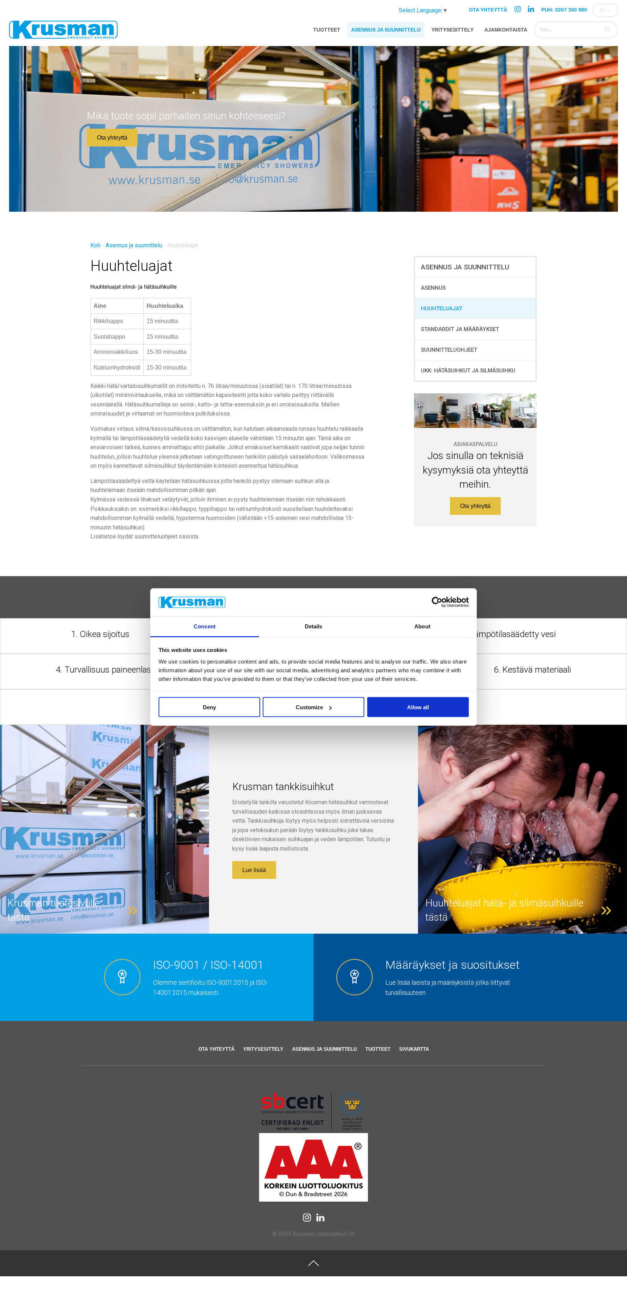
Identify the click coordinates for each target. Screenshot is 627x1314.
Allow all (418, 707)
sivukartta (414, 1049)
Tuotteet (326, 30)
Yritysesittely (452, 30)
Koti (95, 245)
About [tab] (422, 626)
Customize (309, 707)
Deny (209, 707)
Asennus (433, 288)
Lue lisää (254, 870)
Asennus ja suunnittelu (386, 30)
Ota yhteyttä (488, 10)
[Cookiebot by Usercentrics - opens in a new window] (437, 602)
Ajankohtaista (505, 30)
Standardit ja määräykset (460, 329)
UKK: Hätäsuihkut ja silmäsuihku (468, 370)
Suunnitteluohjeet (449, 350)
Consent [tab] (205, 626)
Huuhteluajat (441, 308)
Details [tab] (314, 626)
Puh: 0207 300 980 (564, 10)
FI (602, 10)
